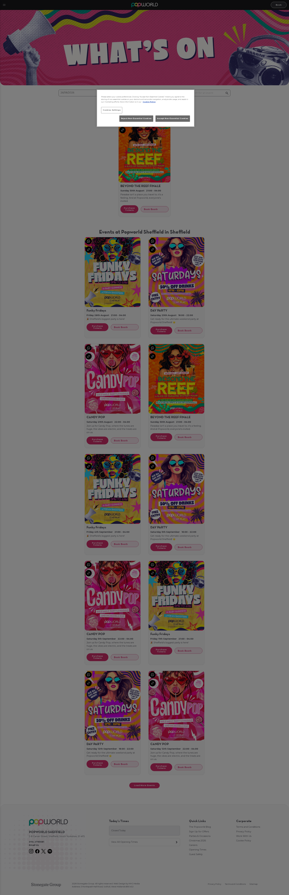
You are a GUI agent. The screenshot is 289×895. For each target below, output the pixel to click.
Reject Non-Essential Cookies (136, 118)
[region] (145, 108)
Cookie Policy (149, 102)
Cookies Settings (112, 110)
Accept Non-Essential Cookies (172, 118)
